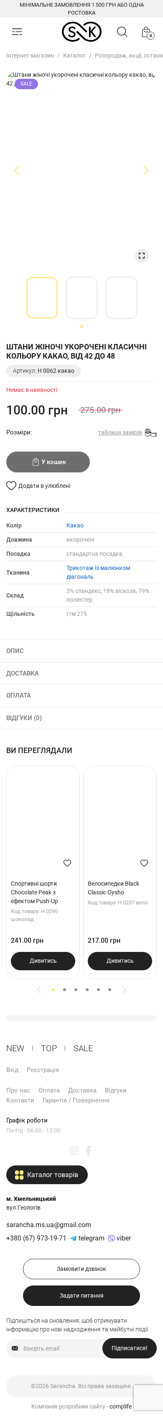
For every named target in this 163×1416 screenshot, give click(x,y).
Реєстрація (43, 1070)
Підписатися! (130, 1348)
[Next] (124, 989)
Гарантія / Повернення (76, 1100)
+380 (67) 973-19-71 (36, 1238)
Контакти (20, 1100)
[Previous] (38, 989)
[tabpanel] (42, 298)
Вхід (12, 1070)
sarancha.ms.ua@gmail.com (48, 1225)
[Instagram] (74, 1150)
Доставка (82, 1090)
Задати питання (82, 1295)
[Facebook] (88, 1150)
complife (121, 1406)
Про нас (18, 1090)
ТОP (49, 1048)
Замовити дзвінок (81, 1268)
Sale (83, 1048)
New (15, 1048)
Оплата (49, 1090)
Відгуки (116, 1090)
